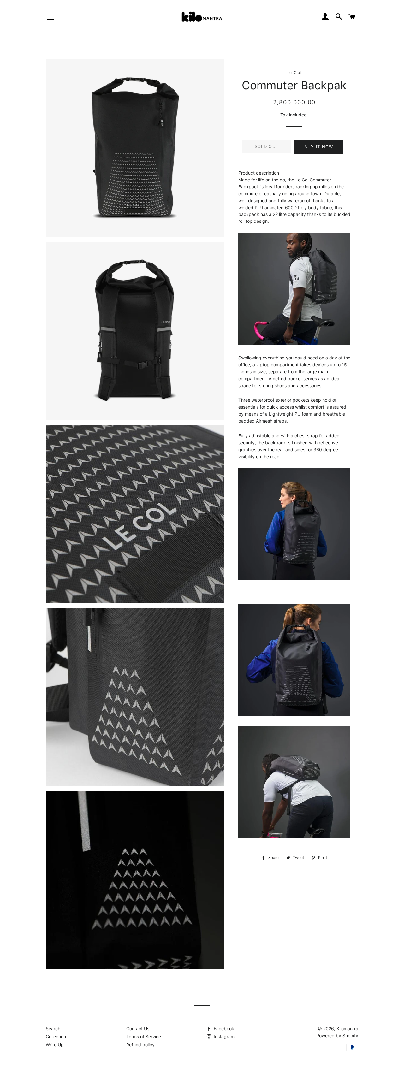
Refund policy (140, 1044)
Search (53, 1028)
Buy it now (318, 146)
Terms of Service (143, 1036)
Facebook (223, 1028)
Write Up (55, 1044)
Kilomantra (347, 1028)
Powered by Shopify (337, 1035)
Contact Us (137, 1028)
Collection (56, 1036)
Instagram (223, 1036)
